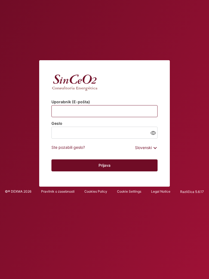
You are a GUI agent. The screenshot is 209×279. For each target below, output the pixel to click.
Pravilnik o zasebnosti (58, 191)
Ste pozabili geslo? (68, 147)
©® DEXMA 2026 (18, 191)
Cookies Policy (95, 191)
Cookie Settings (129, 191)
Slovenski (143, 147)
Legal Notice (160, 191)
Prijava (104, 165)
